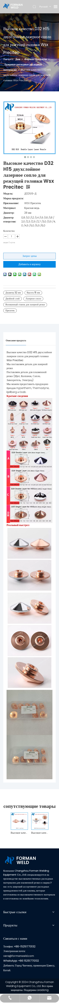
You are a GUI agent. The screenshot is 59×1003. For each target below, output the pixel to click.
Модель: (8, 193)
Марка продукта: (13, 198)
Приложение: (11, 203)
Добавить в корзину (29, 264)
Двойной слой (12, 298)
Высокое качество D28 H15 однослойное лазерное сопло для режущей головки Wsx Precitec (19, 833)
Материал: (9, 208)
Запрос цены (29, 256)
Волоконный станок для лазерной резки (25, 304)
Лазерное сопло (33, 298)
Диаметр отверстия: (9, 219)
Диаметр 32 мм (13, 292)
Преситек (10, 310)
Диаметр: (8, 213)
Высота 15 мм (33, 292)
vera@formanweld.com (18, 956)
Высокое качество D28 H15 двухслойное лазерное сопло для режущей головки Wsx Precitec (39, 833)
